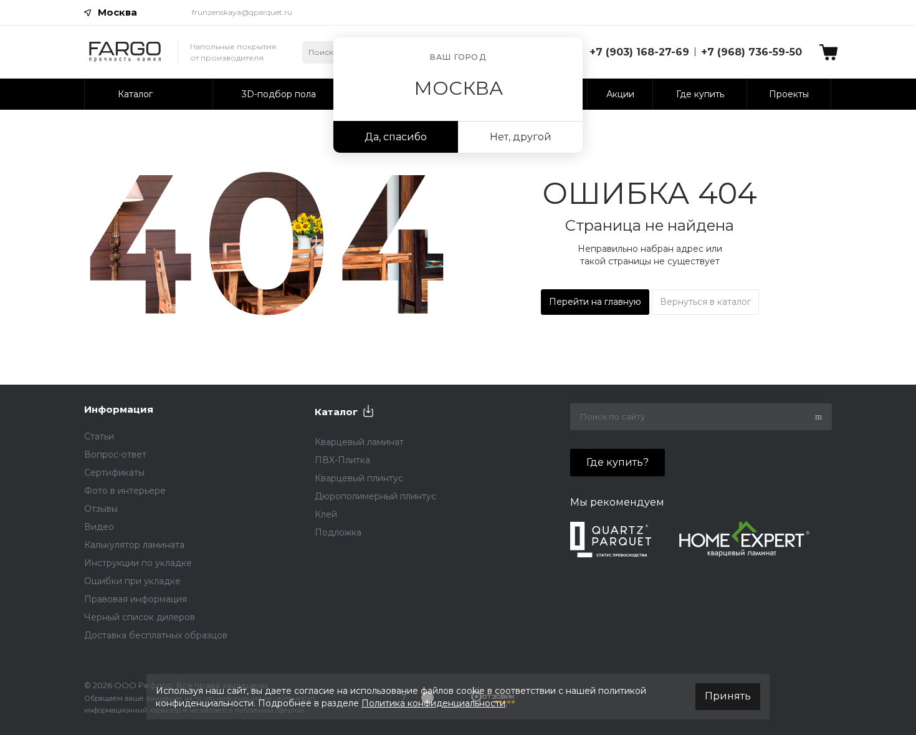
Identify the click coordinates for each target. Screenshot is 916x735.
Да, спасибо (396, 137)
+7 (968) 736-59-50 (751, 52)
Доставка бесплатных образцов (155, 635)
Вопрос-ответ (115, 454)
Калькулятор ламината (134, 544)
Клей (326, 514)
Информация (118, 409)
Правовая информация (135, 599)
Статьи (99, 436)
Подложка (338, 532)
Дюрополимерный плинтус (375, 496)
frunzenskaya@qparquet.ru (242, 12)
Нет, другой (520, 137)
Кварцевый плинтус (359, 478)
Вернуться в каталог (705, 301)
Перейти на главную (595, 301)
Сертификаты (114, 472)
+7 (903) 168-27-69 (639, 52)
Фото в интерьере (125, 490)
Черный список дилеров (139, 617)
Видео (99, 526)
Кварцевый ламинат (359, 442)
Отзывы (101, 508)
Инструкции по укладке (138, 563)
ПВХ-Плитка (342, 460)
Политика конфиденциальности (433, 703)
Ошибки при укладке (132, 581)
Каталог (336, 412)
